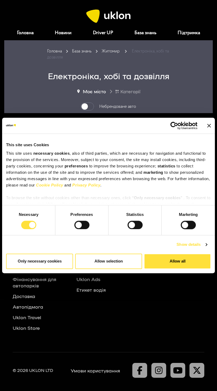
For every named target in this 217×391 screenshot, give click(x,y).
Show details (189, 244)
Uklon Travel (27, 317)
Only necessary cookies (40, 261)
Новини (63, 32)
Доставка (24, 296)
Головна (25, 32)
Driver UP (103, 32)
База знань (145, 32)
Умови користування (95, 370)
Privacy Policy (86, 185)
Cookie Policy (49, 185)
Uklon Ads (88, 279)
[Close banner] (209, 125)
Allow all (178, 261)
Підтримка (189, 32)
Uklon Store (26, 328)
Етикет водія (91, 289)
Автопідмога (28, 306)
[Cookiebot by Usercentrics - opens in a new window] (174, 126)
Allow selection (108, 261)
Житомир (111, 51)
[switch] (81, 225)
